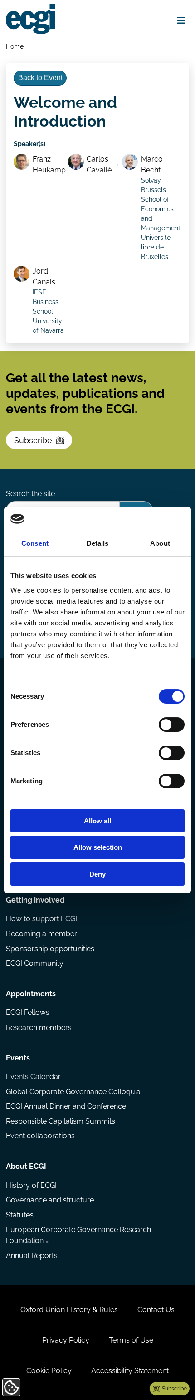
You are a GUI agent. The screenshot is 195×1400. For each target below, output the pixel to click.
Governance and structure (50, 1200)
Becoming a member (41, 933)
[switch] (172, 724)
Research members (39, 1027)
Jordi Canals (44, 276)
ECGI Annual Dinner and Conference (66, 1106)
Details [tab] (98, 543)
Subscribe (33, 440)
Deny (97, 874)
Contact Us (156, 1309)
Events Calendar (33, 1076)
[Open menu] (181, 20)
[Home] (30, 19)
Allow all (97, 821)
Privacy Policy (65, 1340)
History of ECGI (31, 1185)
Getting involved (35, 900)
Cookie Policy (49, 1370)
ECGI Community (34, 963)
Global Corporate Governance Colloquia (73, 1091)
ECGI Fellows (27, 1012)
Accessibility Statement (130, 1370)
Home (15, 46)
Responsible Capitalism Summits (60, 1121)
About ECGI (26, 1166)
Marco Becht (152, 164)
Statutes (20, 1215)
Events (18, 1058)
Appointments (31, 993)
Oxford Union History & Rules (69, 1309)
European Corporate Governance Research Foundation (78, 1235)
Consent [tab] (35, 543)
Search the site (30, 493)
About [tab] (160, 543)
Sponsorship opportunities (50, 948)
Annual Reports (32, 1255)
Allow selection (97, 847)
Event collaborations (40, 1135)
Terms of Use (131, 1340)
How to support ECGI (41, 918)
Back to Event (40, 77)
